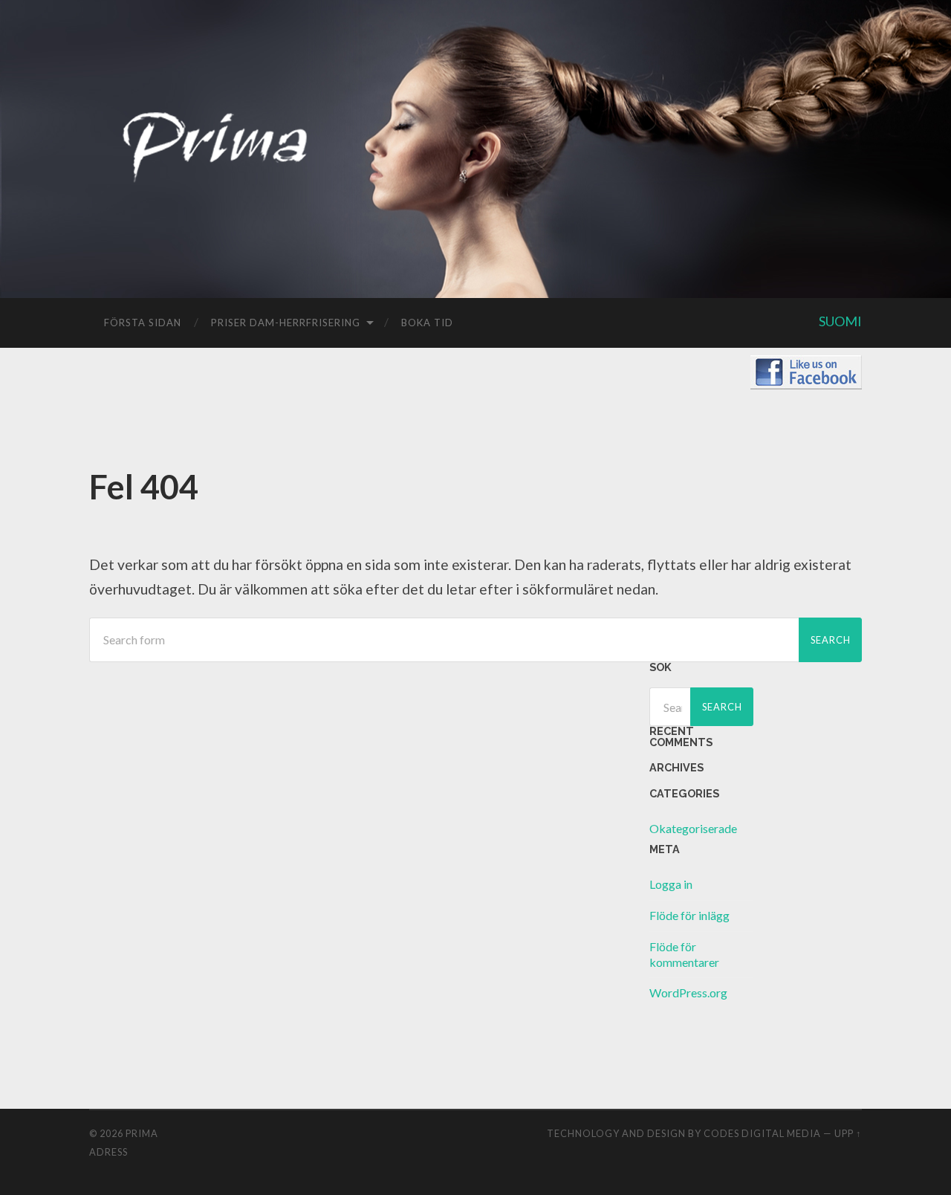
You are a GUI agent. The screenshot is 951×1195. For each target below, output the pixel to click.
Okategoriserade (693, 828)
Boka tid (427, 322)
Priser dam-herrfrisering (285, 322)
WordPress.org (688, 992)
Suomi (840, 321)
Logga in (670, 884)
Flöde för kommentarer (684, 954)
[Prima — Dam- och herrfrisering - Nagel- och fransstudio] (215, 176)
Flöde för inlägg (689, 915)
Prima (142, 1133)
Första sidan (142, 322)
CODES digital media (762, 1133)
